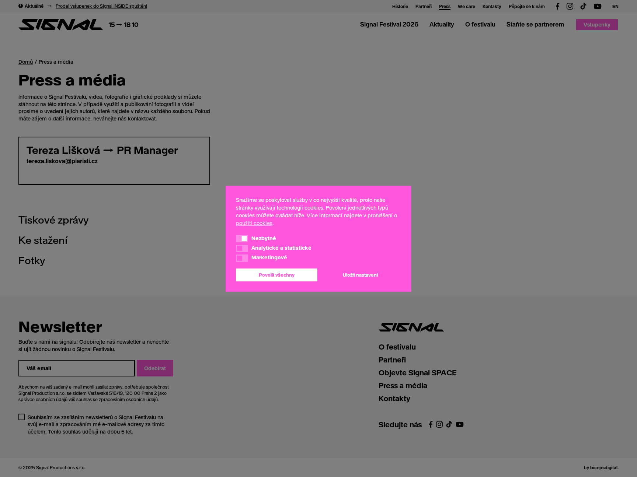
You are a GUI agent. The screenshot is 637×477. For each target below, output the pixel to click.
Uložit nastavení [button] (360, 275)
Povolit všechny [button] (277, 275)
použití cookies (254, 223)
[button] (242, 238)
